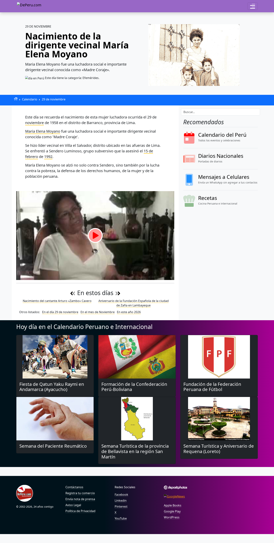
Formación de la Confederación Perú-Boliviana (134, 386)
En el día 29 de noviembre (60, 312)
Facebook (121, 495)
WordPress (171, 517)
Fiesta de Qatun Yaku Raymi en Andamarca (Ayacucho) (51, 386)
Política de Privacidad (80, 511)
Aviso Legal (73, 505)
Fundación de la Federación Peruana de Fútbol (212, 386)
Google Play (172, 511)
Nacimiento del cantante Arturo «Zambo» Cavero (57, 301)
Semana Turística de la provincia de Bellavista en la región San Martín (135, 451)
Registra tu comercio (80, 493)
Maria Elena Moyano (42, 131)
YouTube (121, 518)
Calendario (29, 99)
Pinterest (121, 506)
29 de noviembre (53, 99)
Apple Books (172, 505)
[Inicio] (16, 99)
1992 (48, 156)
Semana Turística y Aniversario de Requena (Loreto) (218, 448)
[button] (252, 6)
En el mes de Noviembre (98, 312)
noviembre (34, 122)
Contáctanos (74, 487)
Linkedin (121, 500)
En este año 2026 (129, 312)
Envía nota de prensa (80, 499)
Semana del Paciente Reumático (53, 446)
